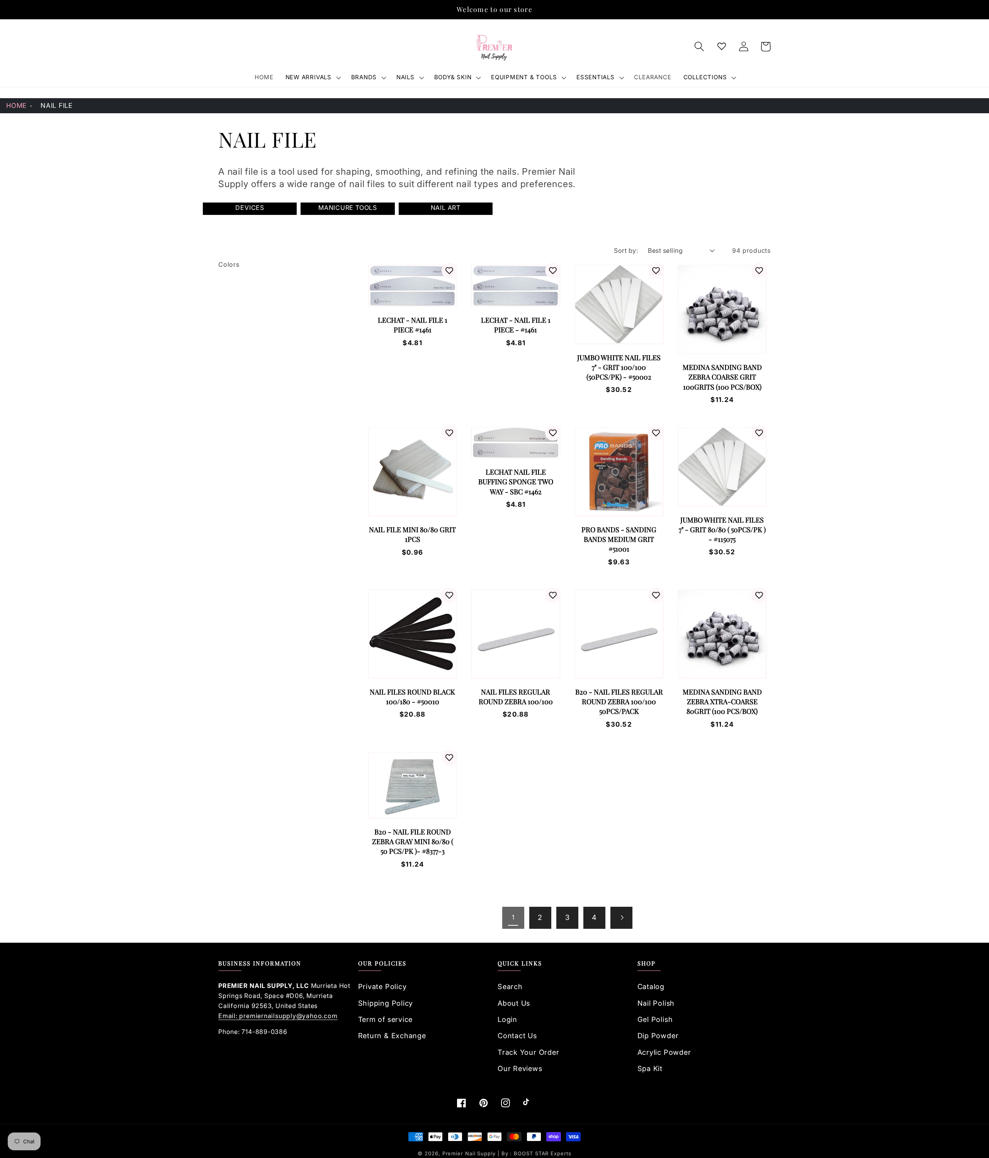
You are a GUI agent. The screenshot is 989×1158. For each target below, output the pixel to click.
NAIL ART (446, 207)
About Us (514, 1003)
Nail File (57, 105)
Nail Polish (656, 1003)
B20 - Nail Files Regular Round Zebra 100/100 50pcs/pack (619, 701)
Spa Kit (650, 1068)
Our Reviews (520, 1068)
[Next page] (621, 918)
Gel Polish (655, 1019)
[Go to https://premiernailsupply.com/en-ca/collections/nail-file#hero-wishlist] (721, 47)
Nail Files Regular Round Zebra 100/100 (516, 696)
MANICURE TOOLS (347, 207)
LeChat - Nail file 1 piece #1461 (412, 324)
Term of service (385, 1019)
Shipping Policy (385, 1003)
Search (510, 986)
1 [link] (513, 917)
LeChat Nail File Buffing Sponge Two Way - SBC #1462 (515, 481)
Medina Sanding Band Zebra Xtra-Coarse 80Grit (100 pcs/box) (722, 701)
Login (507, 1019)
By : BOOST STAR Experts (536, 1153)
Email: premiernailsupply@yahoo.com (278, 1016)
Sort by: (626, 250)
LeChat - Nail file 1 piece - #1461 (516, 324)
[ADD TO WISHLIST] (449, 270)
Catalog (650, 986)
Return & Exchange (392, 1035)
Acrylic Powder (664, 1052)
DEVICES (249, 207)
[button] (312, 77)
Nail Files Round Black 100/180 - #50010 (412, 696)
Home (16, 105)
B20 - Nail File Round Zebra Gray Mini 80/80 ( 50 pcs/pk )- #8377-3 (412, 841)
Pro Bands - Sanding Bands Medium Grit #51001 (618, 539)
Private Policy (382, 986)
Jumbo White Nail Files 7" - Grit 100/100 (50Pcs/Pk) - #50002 (619, 367)
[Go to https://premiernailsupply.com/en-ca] (494, 47)
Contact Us (517, 1035)
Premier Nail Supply (470, 1153)
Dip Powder (658, 1035)
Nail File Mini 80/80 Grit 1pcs (412, 534)
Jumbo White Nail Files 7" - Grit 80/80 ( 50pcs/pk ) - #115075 (722, 529)
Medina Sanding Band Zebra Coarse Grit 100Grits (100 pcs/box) (722, 377)
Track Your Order (528, 1052)
